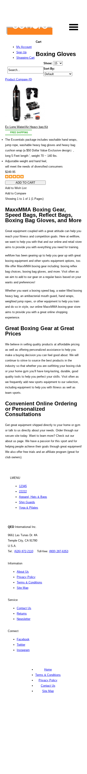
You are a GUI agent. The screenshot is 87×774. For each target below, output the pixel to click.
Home (48, 669)
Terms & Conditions (29, 582)
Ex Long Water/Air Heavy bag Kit (26, 127)
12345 (23, 486)
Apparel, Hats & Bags (33, 497)
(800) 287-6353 (58, 551)
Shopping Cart (25, 57)
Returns (22, 613)
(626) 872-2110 (23, 551)
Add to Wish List (16, 188)
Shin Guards (27, 502)
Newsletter (23, 619)
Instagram (23, 650)
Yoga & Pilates (28, 507)
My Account (24, 47)
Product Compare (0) (18, 79)
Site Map (22, 587)
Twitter (21, 644)
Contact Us (24, 608)
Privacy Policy (26, 577)
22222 (23, 491)
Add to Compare (15, 193)
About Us (23, 571)
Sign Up (21, 52)
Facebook (23, 639)
